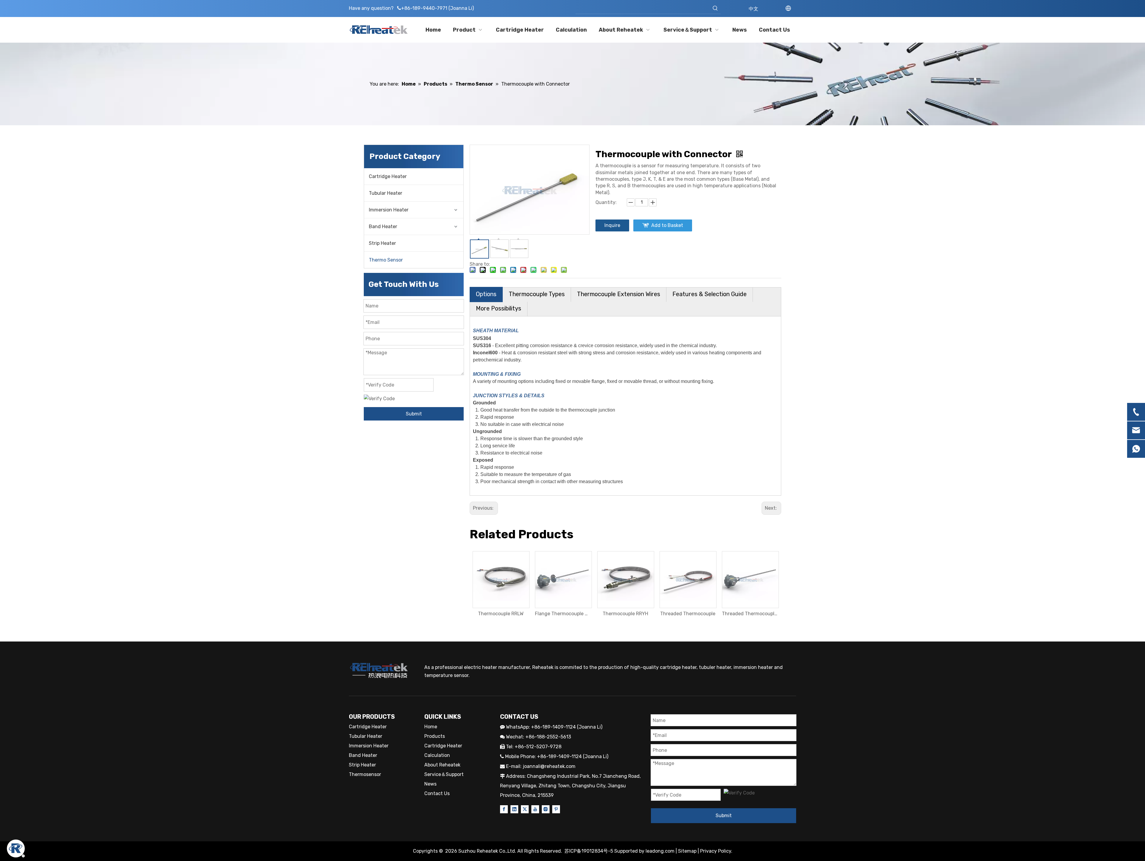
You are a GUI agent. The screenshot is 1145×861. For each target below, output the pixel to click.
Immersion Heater (389, 210)
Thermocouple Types (537, 294)
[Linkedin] (514, 809)
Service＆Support (444, 774)
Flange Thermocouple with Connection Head (563, 613)
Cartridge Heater (388, 176)
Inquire (612, 225)
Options (486, 294)
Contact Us (437, 793)
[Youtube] (535, 809)
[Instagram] (546, 809)
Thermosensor (365, 774)
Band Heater (383, 226)
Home (430, 726)
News (430, 784)
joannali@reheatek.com (549, 766)
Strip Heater (382, 243)
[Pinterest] (556, 809)
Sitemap (687, 851)
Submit (414, 414)
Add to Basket (667, 225)
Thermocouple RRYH (625, 613)
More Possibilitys (498, 308)
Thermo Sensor (386, 260)
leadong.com (660, 851)
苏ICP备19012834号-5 (589, 851)
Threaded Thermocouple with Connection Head (750, 613)
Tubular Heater (385, 193)
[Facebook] (504, 809)
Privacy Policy (715, 851)
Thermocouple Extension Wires (618, 294)
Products (434, 736)
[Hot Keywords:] (715, 8)
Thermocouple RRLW (501, 613)
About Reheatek (442, 765)
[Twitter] (525, 809)
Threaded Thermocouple (687, 613)
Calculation (437, 755)
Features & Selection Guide (709, 294)
